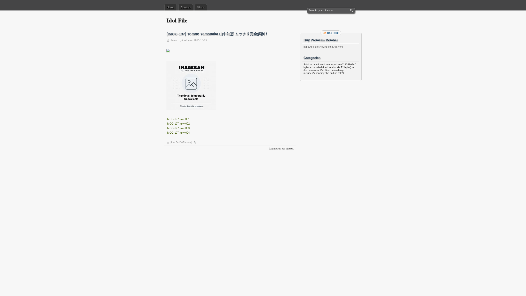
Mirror (201, 7)
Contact (186, 7)
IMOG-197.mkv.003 (178, 128)
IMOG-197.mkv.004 (178, 132)
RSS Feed (333, 32)
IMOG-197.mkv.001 (178, 119)
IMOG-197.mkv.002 (178, 123)
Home (170, 7)
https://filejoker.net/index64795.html (323, 46)
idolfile (186, 40)
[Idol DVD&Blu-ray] (181, 142)
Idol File (176, 20)
